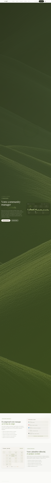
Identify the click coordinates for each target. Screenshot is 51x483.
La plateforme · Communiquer (6, 196)
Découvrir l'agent (14, 220)
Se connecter (36, 1)
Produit (13, 1)
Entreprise (21, 1)
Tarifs (29, 1)
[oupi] (6, 1)
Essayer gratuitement (6, 220)
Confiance (25, 1)
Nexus (17, 1)
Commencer (41, 1)
